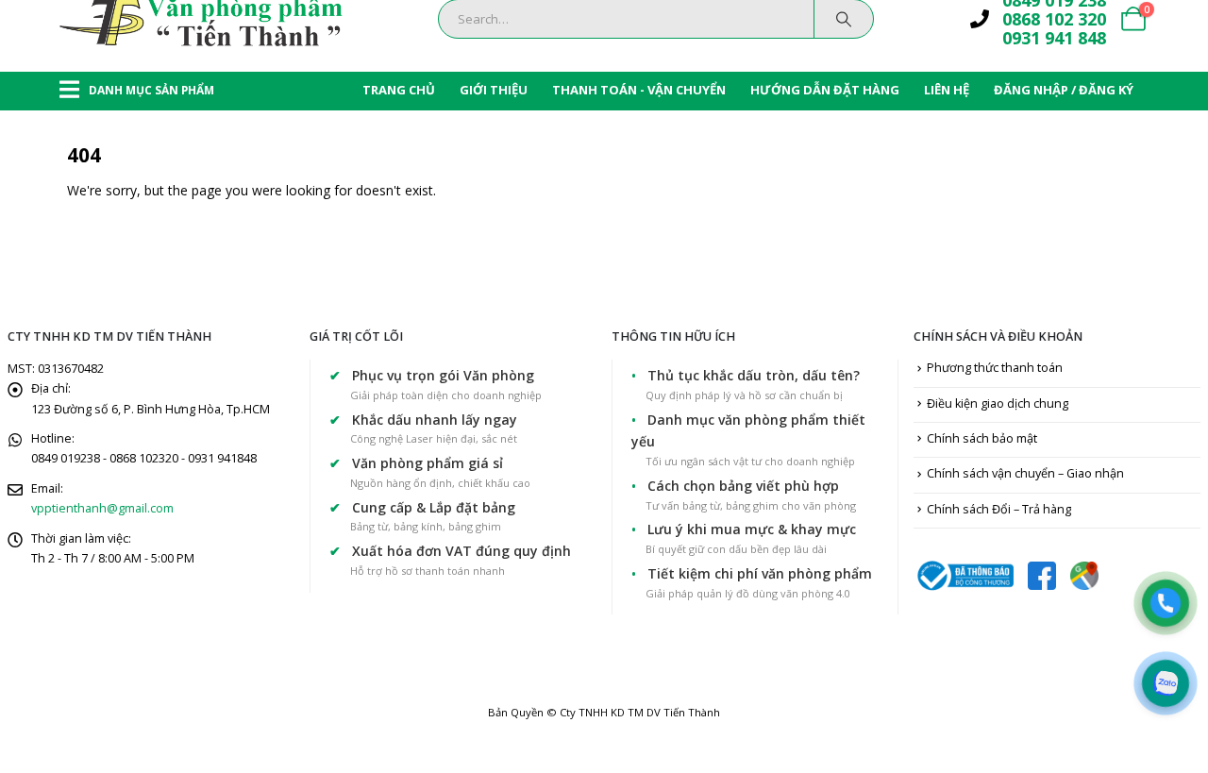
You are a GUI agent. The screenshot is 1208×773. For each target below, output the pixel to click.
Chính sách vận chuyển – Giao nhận (1025, 473)
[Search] (843, 19)
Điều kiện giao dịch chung (997, 403)
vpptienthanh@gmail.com (102, 508)
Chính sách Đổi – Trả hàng (999, 509)
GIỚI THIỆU (494, 89)
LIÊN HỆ (946, 89)
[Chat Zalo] (1165, 683)
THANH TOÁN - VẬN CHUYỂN (639, 89)
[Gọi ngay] (1165, 603)
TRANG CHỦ (398, 89)
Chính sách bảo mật (982, 438)
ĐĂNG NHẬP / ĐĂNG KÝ (1063, 89)
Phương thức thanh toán (995, 368)
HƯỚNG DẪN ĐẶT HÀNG (824, 89)
